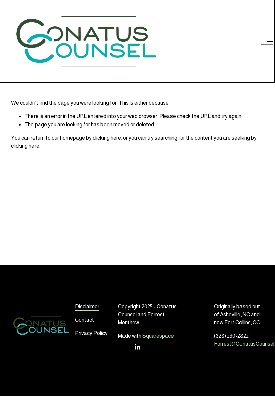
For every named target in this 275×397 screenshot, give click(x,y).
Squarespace (158, 336)
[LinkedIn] (137, 347)
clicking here (107, 138)
